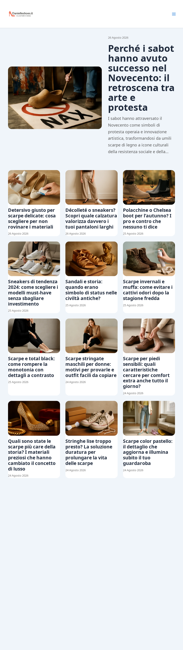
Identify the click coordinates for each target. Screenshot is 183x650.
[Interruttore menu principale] (174, 14)
